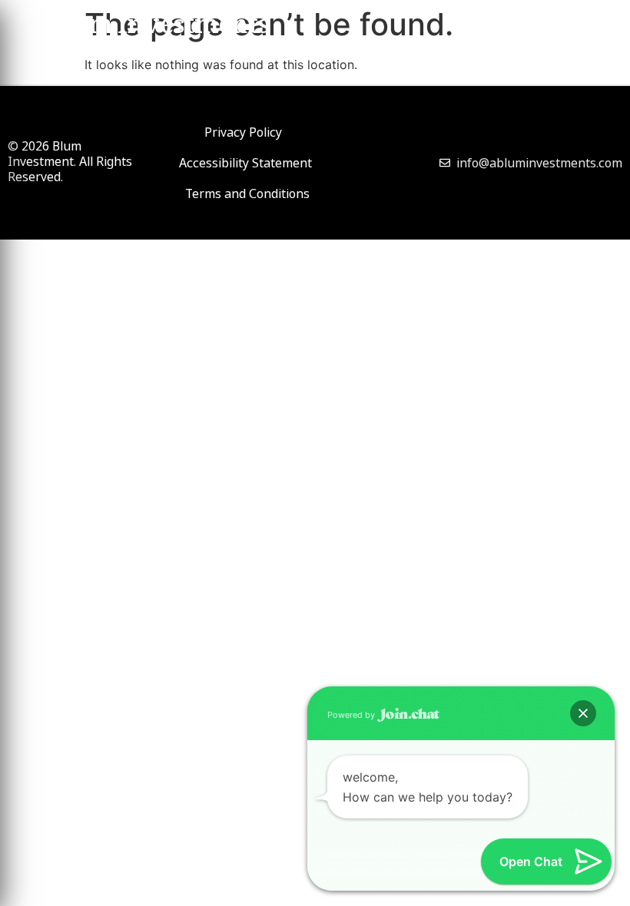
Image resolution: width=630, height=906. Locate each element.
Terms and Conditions (247, 193)
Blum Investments (157, 27)
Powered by (352, 714)
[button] (583, 713)
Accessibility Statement (245, 162)
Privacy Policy (243, 132)
